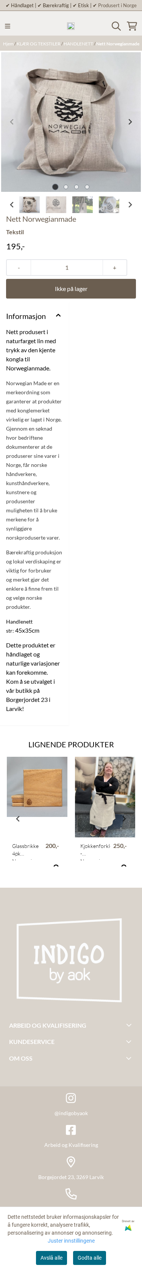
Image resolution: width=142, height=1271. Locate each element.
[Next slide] (130, 122)
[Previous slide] (12, 122)
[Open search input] (116, 26)
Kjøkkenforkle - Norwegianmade (95, 851)
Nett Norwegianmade (117, 44)
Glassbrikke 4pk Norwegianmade (27, 851)
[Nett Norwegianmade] (71, 122)
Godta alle (89, 1258)
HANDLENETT (79, 44)
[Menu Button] (7, 26)
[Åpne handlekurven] (132, 26)
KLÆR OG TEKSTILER (39, 44)
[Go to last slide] (12, 205)
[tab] (55, 187)
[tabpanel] (37, 816)
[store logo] (71, 26)
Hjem (8, 44)
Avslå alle (51, 1258)
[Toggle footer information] (130, 1025)
